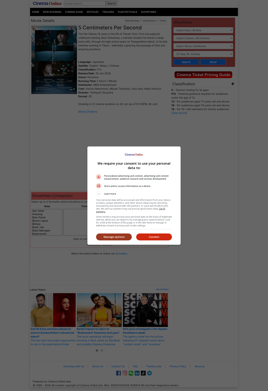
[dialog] (134, 195)
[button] (134, 193)
